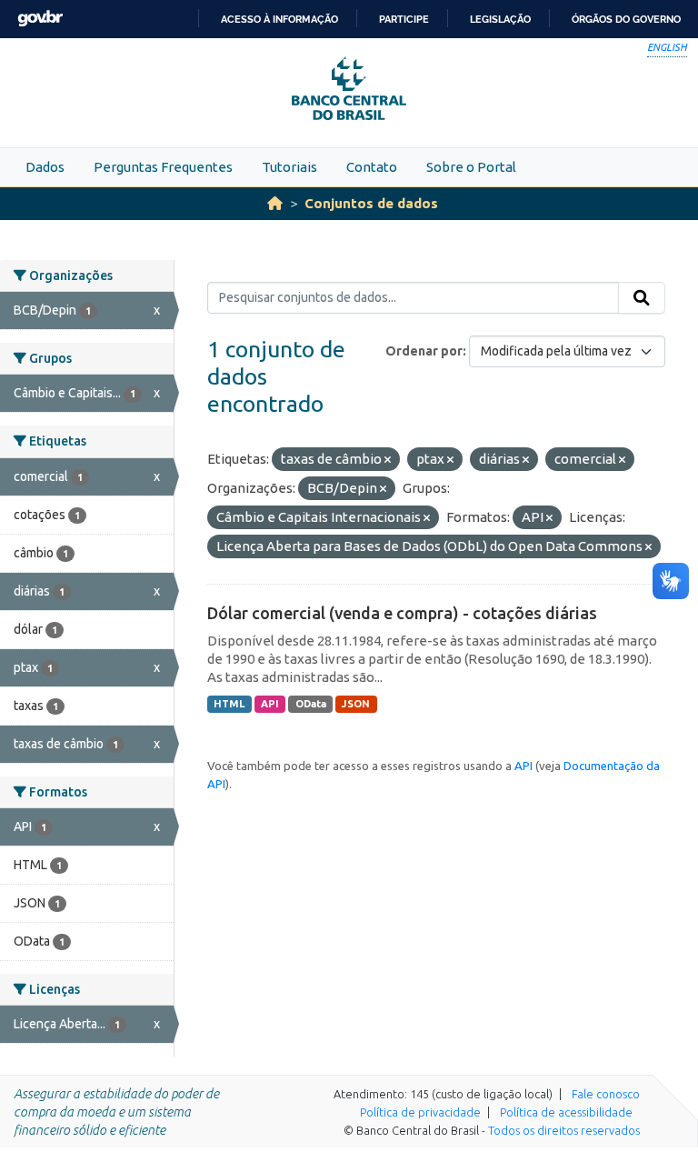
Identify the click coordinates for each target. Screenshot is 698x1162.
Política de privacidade (420, 1112)
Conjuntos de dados (371, 203)
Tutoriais (289, 167)
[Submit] (641, 298)
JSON (356, 703)
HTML (229, 703)
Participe (404, 19)
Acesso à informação (279, 19)
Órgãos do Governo (626, 19)
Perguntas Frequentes (163, 167)
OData (310, 703)
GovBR (40, 18)
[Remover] (387, 460)
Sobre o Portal (471, 167)
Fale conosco (606, 1093)
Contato (371, 167)
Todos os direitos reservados (564, 1130)
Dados (45, 167)
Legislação (500, 19)
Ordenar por (424, 351)
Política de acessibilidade (566, 1112)
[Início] (275, 203)
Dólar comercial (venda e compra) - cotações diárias (402, 613)
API (270, 703)
